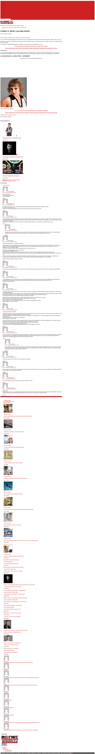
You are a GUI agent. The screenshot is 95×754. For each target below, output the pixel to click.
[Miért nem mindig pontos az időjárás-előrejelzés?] (8, 490)
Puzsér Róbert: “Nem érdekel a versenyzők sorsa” (13, 156)
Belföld (6, 3)
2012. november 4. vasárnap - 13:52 (12, 344)
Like (23, 48)
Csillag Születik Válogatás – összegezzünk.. (12, 609)
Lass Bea (55, 48)
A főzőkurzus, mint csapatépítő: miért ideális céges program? (15, 478)
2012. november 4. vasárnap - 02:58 (10, 332)
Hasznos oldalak (8, 751)
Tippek (6, 5)
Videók (4, 6)
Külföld (6, 4)
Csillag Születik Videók (23, 584)
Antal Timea (18, 48)
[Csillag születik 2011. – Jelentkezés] (11, 648)
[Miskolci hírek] (4, 745)
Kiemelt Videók (10, 27)
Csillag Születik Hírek (8, 561)
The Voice (7, 14)
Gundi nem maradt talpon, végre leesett (11, 175)
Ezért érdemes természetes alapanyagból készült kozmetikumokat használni (18, 509)
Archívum (4, 748)
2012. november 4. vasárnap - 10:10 (10, 241)
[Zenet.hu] (10, 739)
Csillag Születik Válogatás (13, 584)
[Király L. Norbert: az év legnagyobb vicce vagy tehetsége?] (15, 597)
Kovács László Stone (8, 114)
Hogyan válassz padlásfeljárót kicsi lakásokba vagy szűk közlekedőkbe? (18, 416)
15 (3, 28)
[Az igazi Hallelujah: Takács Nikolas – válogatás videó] (14, 590)
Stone (13, 48)
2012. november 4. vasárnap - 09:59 (10, 267)
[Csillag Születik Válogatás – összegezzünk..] (13, 605)
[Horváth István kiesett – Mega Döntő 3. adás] (9, 135)
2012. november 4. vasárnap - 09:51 (10, 289)
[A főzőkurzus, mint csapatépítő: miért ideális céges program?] (8, 474)
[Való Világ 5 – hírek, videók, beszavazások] (12, 612)
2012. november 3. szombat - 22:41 (9, 378)
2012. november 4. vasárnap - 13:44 (10, 217)
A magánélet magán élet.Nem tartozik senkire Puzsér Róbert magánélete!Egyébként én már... (22, 722)
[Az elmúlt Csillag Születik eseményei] (11, 559)
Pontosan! (6, 692)
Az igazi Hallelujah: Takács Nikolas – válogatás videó (14, 594)
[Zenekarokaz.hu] (10, 742)
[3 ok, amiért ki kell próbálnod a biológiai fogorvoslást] (8, 443)
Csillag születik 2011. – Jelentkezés (11, 652)
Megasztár (7, 13)
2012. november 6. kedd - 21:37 (9, 204)
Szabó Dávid (42, 48)
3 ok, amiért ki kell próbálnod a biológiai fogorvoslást (14, 447)
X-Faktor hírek (13, 569)
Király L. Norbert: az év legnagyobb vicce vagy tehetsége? (15, 601)
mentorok (11, 41)
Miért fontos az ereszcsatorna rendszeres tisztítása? (14, 431)
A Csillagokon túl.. (8, 750)
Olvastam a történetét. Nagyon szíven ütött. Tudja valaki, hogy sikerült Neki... (18, 662)
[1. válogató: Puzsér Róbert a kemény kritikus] (8, 582)
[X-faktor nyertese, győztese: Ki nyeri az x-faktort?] (14, 567)
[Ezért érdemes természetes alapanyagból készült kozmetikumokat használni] (8, 505)
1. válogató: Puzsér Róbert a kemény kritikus (12, 586)
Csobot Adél (49, 48)
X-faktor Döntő (16, 27)
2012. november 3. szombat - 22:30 (9, 388)
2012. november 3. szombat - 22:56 (9, 367)
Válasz (4, 198)
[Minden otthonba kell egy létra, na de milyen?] (8, 521)
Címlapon (4, 27)
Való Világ (7, 15)
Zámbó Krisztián (28, 48)
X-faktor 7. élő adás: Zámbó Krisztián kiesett (12, 632)
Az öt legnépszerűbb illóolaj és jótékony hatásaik (13, 462)
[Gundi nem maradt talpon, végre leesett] (13, 173)
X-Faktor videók (23, 27)
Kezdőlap (4, 1)
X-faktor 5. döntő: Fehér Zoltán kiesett (11, 644)
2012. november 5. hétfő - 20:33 (11, 230)
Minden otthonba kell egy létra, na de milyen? (12, 524)
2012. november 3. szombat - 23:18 (9, 357)
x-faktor (3, 39)
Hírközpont (5, 2)
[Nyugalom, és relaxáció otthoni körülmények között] (8, 552)
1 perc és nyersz (8, 8)
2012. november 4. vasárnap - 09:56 (10, 277)
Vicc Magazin (5, 17)
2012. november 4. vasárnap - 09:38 (10, 309)
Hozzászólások (6, 185)
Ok (72, 753)
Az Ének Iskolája (8, 9)
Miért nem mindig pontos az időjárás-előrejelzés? (13, 493)
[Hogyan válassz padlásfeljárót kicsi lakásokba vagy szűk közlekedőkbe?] (8, 412)
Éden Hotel (7, 12)
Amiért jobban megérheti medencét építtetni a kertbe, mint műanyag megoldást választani (21, 540)
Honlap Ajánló (5, 749)
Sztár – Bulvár (5, 7)
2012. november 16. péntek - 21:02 (9, 192)
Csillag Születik (8, 11)
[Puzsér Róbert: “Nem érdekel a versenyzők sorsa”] (9, 154)
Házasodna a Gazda (9, 16)
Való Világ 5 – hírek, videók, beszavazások (12, 616)
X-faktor (6, 10)
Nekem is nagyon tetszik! (8, 707)
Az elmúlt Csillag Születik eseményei (11, 563)
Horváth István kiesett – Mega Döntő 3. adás (12, 137)
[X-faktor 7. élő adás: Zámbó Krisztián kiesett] (7, 628)
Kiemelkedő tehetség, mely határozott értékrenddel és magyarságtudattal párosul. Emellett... (21, 677)
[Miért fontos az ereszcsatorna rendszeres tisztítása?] (8, 427)
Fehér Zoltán (8, 48)
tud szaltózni (58, 39)
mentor (36, 52)
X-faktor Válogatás (7, 592)
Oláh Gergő (36, 48)
